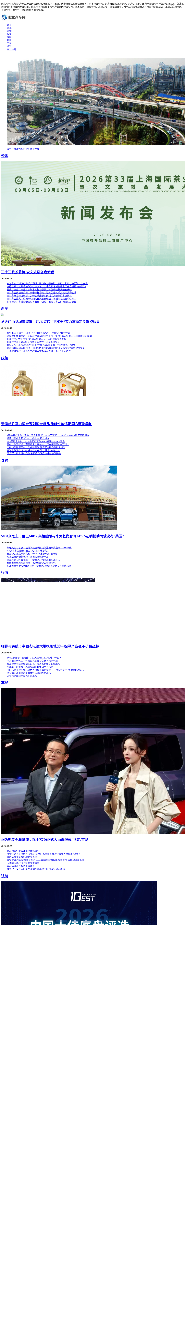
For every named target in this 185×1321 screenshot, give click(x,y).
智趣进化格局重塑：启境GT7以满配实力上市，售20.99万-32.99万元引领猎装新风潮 (49, 336)
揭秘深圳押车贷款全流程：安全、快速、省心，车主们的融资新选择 (41, 301)
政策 (9, 34)
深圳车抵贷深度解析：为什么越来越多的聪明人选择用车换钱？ (39, 295)
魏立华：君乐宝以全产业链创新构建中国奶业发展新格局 (36, 869)
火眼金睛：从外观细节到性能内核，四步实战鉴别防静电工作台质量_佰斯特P (46, 286)
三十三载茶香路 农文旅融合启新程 (27, 272)
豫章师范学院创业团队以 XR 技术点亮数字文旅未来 (33, 664)
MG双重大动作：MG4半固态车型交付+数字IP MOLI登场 (36, 441)
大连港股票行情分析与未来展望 (23, 863)
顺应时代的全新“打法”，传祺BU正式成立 (28, 438)
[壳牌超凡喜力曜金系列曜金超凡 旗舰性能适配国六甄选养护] (48, 417)
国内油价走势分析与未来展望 (22, 857)
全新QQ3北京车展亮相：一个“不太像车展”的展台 (32, 553)
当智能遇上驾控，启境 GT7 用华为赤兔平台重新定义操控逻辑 (38, 333)
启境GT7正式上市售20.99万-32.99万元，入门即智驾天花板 (36, 339)
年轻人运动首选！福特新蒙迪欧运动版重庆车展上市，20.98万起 (39, 547)
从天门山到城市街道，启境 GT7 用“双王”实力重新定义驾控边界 (50, 321)
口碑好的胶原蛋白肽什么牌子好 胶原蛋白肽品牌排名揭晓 (36, 447)
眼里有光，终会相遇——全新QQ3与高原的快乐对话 (33, 559)
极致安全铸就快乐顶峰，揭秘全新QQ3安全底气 (31, 563)
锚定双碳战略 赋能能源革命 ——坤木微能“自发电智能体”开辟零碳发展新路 (45, 860)
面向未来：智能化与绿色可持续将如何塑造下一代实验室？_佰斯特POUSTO (45, 670)
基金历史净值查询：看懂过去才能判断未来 (29, 673)
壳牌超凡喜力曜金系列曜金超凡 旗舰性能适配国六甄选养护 (46, 424)
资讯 (9, 28)
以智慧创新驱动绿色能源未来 (22, 676)
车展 (9, 43)
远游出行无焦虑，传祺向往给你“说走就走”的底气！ (33, 450)
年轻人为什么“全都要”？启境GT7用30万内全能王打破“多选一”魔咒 (41, 345)
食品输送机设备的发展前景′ (21, 866)
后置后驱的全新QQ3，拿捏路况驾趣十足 (28, 556)
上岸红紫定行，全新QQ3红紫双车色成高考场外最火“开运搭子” (39, 351)
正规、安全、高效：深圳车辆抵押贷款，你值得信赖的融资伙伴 (39, 289)
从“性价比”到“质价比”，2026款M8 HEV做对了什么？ (34, 657)
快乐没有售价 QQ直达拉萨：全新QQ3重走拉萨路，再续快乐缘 (39, 566)
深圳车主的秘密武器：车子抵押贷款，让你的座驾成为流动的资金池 (41, 292)
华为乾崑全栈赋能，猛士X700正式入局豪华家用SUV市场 (44, 839)
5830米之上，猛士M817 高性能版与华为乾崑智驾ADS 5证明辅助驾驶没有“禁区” (62, 536)
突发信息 (11, 49)
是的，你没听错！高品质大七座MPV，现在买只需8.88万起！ (38, 444)
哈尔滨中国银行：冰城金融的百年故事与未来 (30, 667)
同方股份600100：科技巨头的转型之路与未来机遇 (32, 660)
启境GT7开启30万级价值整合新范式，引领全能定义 (33, 342)
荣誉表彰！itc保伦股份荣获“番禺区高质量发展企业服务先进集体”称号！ (44, 854)
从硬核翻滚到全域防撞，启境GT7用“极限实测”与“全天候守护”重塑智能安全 (46, 348)
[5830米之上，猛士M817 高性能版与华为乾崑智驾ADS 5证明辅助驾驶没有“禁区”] (59, 529)
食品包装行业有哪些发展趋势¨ (22, 851)
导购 (9, 37)
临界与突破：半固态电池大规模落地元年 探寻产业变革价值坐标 (50, 646)
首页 (9, 25)
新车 (9, 31)
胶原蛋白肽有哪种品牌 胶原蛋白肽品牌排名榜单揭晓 (34, 453)
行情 (9, 40)
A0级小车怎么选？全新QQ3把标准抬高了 (28, 550)
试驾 (9, 46)
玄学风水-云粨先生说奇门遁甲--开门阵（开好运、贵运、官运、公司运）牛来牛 (47, 283)
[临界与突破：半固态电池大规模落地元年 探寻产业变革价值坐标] (48, 639)
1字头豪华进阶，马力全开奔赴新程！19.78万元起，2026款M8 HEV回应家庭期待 (48, 435)
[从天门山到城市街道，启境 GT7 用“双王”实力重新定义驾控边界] (2, 315)
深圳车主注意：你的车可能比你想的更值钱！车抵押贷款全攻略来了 (41, 298)
